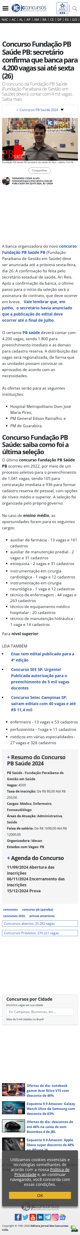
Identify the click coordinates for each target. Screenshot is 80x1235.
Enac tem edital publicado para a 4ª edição (42, 657)
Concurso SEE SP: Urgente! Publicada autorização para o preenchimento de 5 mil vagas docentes (40, 679)
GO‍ (74, 19)
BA (44, 19)
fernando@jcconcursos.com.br (32, 180)
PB (42, 847)
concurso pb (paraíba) (37, 909)
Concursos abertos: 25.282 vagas (29, 923)
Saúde (12, 822)
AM (36, 19)
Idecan (36, 840)
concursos (10, 909)
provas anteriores (42, 916)
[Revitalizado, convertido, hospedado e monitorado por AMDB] (74, 1228)
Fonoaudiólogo (19, 810)
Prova (24, 891)
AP (28, 19)
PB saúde (31, 332)
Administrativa (49, 816)
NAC (5, 19)
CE (52, 19)
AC (14, 19)
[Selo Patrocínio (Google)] (62, 8)
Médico (26, 803)
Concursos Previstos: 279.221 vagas (31, 933)
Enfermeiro (42, 803)
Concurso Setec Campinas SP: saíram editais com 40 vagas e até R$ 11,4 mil (43, 704)
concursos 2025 (14, 916)
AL (21, 19)
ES (67, 19)
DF (59, 19)
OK (40, 1195)
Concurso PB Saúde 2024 (37, 110)
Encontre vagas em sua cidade (24, 1005)
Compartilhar (39, 170)
